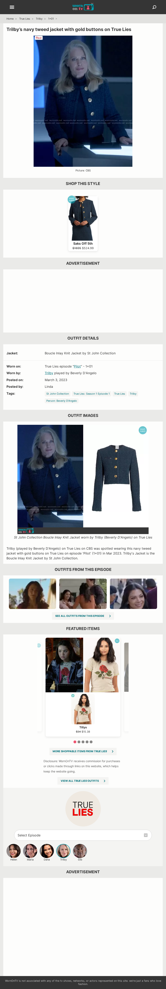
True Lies (24, 18)
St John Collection (57, 393)
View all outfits (80, 780)
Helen (13, 859)
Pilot (77, 366)
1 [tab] (74, 741)
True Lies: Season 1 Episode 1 (91, 393)
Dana (47, 859)
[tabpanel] (83, 687)
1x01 (51, 18)
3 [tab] (83, 741)
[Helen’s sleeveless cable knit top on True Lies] (133, 594)
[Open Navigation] (11, 7)
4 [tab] (87, 741)
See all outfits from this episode (79, 615)
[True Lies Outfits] (83, 808)
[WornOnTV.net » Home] (83, 7)
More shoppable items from (80, 751)
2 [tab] (79, 741)
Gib (80, 859)
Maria (30, 859)
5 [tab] (91, 741)
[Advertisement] (83, 301)
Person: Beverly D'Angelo (61, 400)
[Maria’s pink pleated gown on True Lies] (32, 594)
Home (10, 18)
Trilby (39, 18)
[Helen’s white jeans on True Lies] (82, 594)
